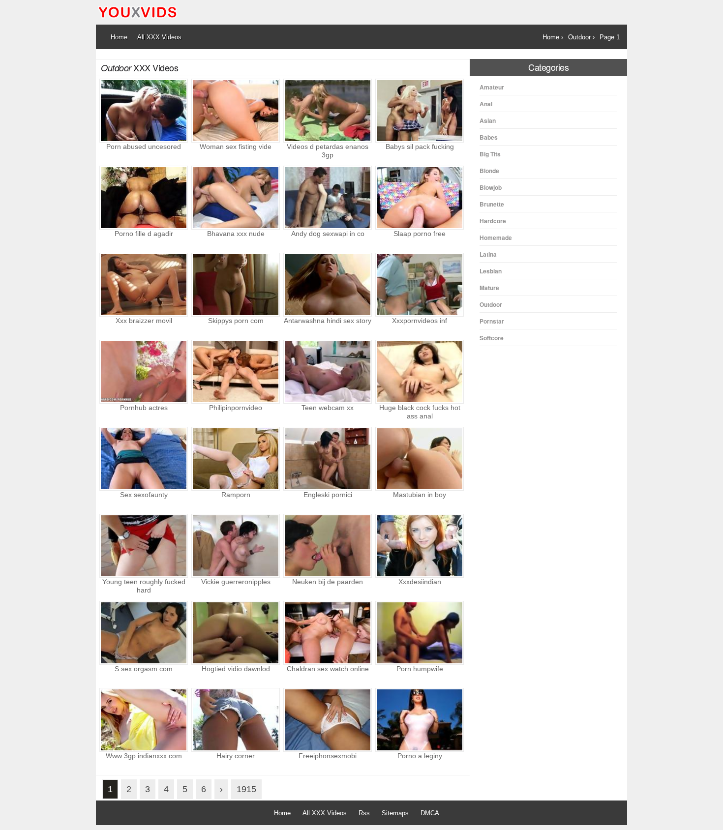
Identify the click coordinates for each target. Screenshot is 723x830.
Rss (364, 813)
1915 (246, 789)
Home (282, 813)
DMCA (430, 813)
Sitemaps (395, 813)
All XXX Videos (324, 813)
